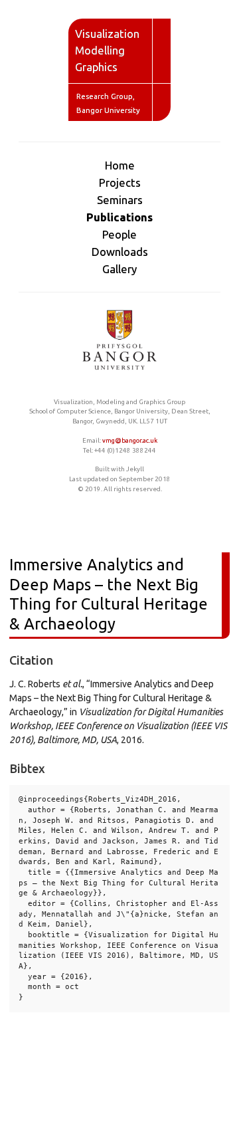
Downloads (120, 251)
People (119, 234)
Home (120, 165)
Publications (119, 217)
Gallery (119, 269)
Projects (120, 182)
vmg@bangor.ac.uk (129, 440)
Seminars (120, 199)
